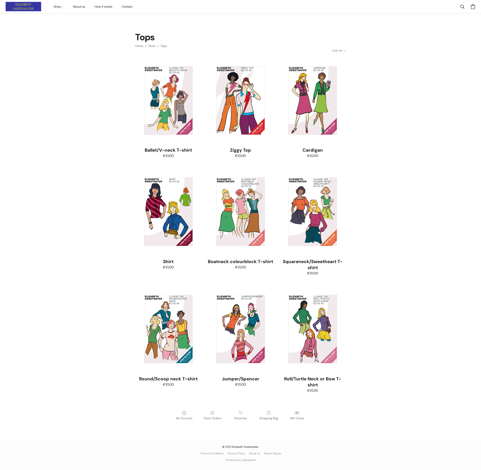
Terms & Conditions (212, 453)
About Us (254, 453)
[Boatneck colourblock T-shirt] (240, 212)
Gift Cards (297, 418)
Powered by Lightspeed (240, 460)
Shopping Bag (268, 418)
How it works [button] (103, 6)
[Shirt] (168, 212)
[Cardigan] (313, 100)
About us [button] (79, 6)
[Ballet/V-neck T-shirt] (168, 100)
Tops (163, 46)
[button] (23, 6)
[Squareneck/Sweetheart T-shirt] (313, 212)
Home (139, 46)
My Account (184, 418)
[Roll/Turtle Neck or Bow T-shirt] (313, 329)
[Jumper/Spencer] (240, 329)
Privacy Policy (236, 453)
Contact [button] (127, 6)
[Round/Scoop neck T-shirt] (168, 329)
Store (152, 46)
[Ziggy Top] (240, 100)
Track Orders (212, 418)
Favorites (240, 418)
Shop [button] (57, 6)
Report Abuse (272, 453)
